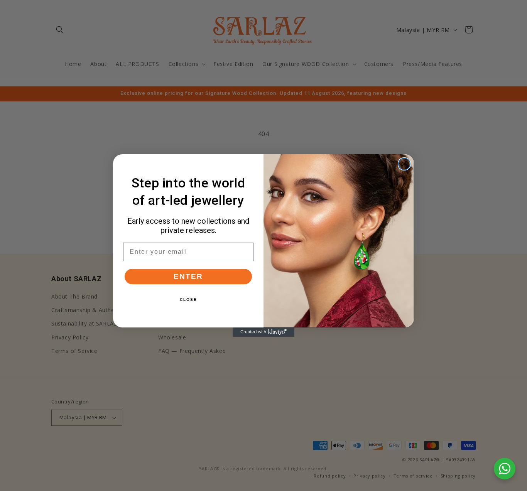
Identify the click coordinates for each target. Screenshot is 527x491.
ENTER (188, 276)
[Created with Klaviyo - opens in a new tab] (263, 332)
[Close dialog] (404, 164)
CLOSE (188, 299)
